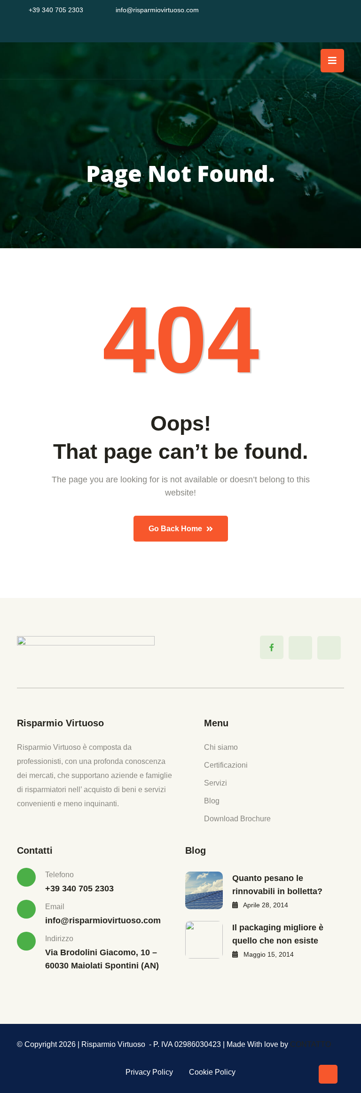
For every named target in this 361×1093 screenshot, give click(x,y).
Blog (212, 801)
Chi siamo (221, 747)
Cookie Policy (212, 1072)
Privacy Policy (149, 1072)
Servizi (215, 783)
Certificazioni (226, 765)
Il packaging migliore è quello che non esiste (277, 934)
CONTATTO (310, 1044)
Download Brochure (237, 819)
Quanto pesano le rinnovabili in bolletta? (277, 884)
